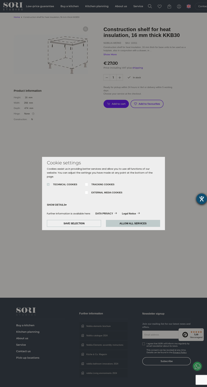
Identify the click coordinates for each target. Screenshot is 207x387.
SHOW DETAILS (56, 204)
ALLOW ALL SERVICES (133, 223)
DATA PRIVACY (104, 213)
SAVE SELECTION (74, 223)
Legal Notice (129, 213)
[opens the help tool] (201, 199)
